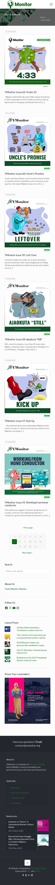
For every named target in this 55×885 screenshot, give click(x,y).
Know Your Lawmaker (20, 793)
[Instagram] (17, 608)
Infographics (16, 803)
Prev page (28, 528)
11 (35, 541)
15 (30, 546)
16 (35, 546)
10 (30, 541)
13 (20, 546)
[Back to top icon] (27, 863)
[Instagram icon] (32, 875)
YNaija (37, 871)
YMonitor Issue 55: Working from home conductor (26, 504)
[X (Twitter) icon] (26, 875)
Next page (26, 553)
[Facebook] (6, 608)
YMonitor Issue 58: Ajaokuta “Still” (23, 339)
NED (29, 871)
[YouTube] (14, 608)
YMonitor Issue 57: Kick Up (19, 420)
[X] (10, 608)
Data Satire (15, 788)
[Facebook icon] (23, 875)
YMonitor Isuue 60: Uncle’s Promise (24, 173)
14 (25, 546)
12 (40, 541)
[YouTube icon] (29, 875)
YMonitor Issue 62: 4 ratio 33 (20, 92)
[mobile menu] (51, 4)
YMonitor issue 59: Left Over (21, 255)
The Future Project (37, 764)
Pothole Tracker (17, 798)
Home (42, 17)
